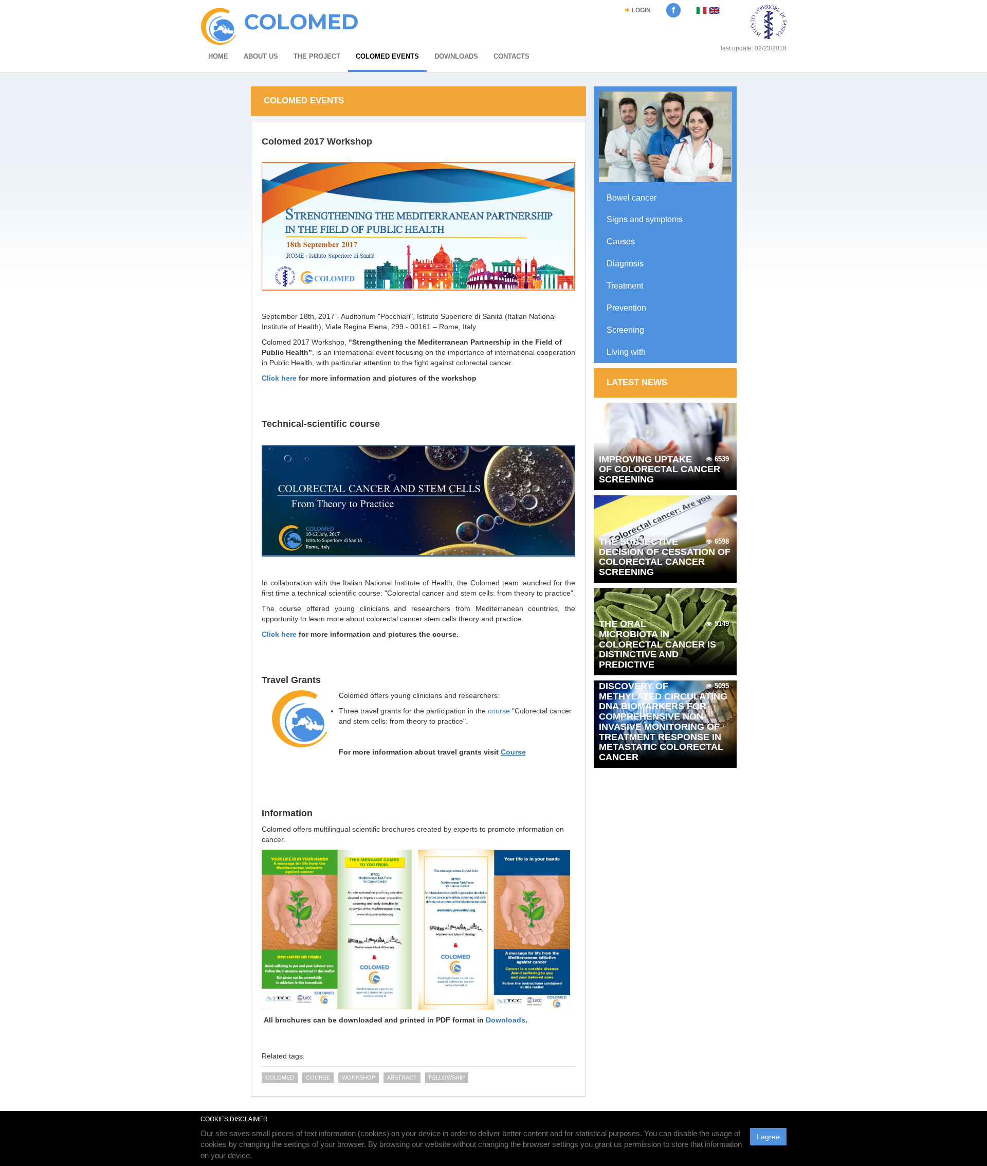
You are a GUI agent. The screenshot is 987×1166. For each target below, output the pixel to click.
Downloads (456, 56)
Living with (626, 352)
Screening (625, 330)
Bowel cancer (631, 197)
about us (261, 56)
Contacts (511, 56)
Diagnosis (625, 263)
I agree (768, 1137)
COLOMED (279, 1077)
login (640, 10)
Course (318, 1077)
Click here (279, 378)
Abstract (402, 1077)
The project (317, 56)
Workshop (358, 1077)
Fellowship (447, 1077)
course (499, 711)
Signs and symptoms (645, 219)
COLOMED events (387, 56)
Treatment (625, 285)
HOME (218, 56)
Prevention (626, 307)
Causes (621, 241)
